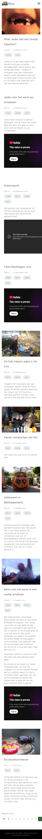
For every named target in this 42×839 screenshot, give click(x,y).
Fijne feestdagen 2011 (17, 266)
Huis (6, 765)
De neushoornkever (16, 759)
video (8, 113)
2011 (8, 283)
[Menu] (39, 3)
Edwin (27, 513)
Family (7, 50)
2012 (18, 55)
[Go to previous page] (8, 819)
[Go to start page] (4, 819)
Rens (17, 196)
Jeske (8, 55)
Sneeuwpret (11, 185)
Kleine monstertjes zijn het (21, 437)
